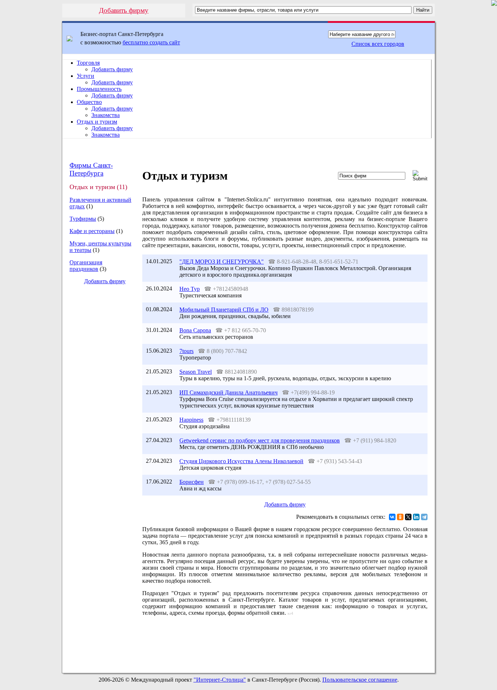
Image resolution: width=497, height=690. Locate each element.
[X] (408, 517)
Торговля (88, 63)
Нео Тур (189, 289)
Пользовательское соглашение (359, 680)
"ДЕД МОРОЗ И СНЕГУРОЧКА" (221, 261)
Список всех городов (377, 44)
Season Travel (195, 372)
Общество (89, 102)
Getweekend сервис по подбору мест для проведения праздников (259, 440)
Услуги (85, 76)
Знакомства (105, 115)
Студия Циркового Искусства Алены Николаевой (241, 461)
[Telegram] (424, 517)
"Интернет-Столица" (220, 680)
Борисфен (191, 482)
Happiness (191, 420)
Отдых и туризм (97, 122)
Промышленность (99, 89)
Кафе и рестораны (92, 231)
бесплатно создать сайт (151, 42)
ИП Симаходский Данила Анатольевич (228, 392)
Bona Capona (195, 330)
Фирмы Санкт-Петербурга (91, 169)
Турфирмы (82, 219)
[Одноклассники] (400, 517)
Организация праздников (85, 265)
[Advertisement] (99, 412)
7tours (186, 351)
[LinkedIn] (416, 517)
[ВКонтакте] (392, 517)
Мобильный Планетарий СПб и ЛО (224, 309)
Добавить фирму (123, 10)
